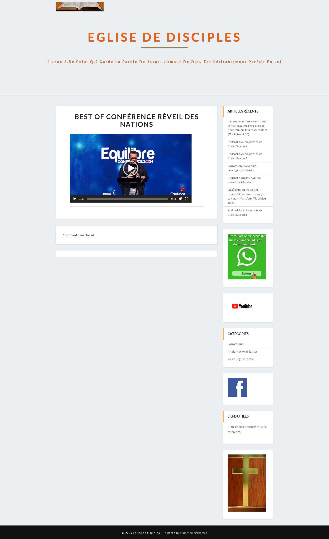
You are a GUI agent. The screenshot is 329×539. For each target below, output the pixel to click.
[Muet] (180, 199)
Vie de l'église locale (241, 359)
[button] (130, 168)
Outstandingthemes (193, 533)
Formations (235, 344)
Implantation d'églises (243, 351)
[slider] (127, 199)
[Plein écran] (186, 199)
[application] (131, 168)
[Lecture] (75, 199)
